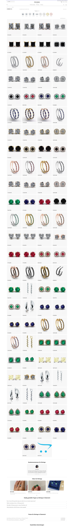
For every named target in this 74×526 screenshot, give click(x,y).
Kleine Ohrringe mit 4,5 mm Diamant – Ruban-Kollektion (16, 519)
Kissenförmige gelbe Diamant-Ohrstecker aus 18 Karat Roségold (17, 518)
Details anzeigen (29, 464)
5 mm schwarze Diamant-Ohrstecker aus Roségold (15, 520)
